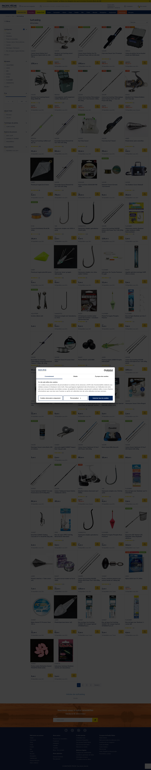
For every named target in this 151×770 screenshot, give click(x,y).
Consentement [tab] (49, 376)
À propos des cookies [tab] (101, 376)
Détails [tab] (75, 376)
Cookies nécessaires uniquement (50, 398)
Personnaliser (74, 398)
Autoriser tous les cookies (101, 398)
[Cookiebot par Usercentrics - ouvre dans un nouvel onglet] (105, 370)
